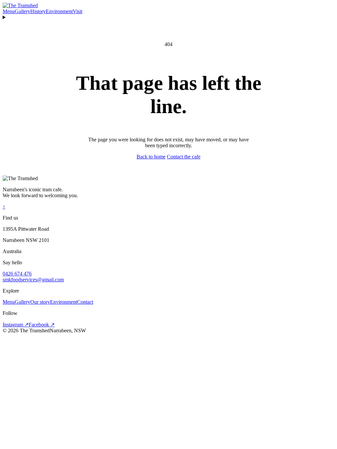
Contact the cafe (183, 156)
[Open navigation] (168, 17)
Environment (59, 11)
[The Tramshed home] (20, 5)
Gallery (22, 11)
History (38, 11)
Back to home (151, 156)
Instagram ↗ (16, 324)
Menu (9, 11)
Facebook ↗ (42, 324)
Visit (77, 11)
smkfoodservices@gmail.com (33, 279)
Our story (40, 302)
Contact (85, 302)
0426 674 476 (17, 273)
